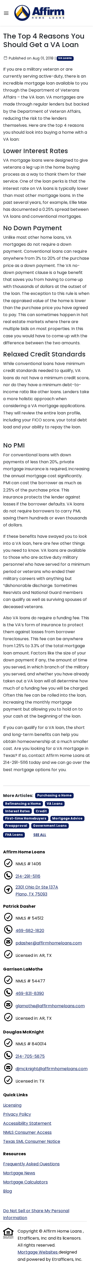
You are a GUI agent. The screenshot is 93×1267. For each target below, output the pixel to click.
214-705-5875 (30, 1056)
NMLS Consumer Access (27, 1132)
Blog (7, 1191)
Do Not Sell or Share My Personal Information (36, 1214)
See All (39, 834)
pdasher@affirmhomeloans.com (49, 943)
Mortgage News (19, 1173)
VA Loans (65, 58)
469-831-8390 (30, 993)
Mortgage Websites (38, 1252)
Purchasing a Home (54, 795)
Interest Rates (17, 811)
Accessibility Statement (27, 1123)
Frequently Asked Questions (31, 1164)
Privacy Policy (17, 1114)
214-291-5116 (28, 876)
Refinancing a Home (23, 803)
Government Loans (50, 825)
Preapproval (16, 825)
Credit (41, 811)
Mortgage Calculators (25, 1182)
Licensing (12, 1105)
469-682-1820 (30, 931)
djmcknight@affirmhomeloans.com (52, 1069)
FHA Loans (14, 834)
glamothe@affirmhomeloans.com (50, 1006)
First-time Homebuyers (25, 818)
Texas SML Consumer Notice (31, 1141)
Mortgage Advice (67, 818)
